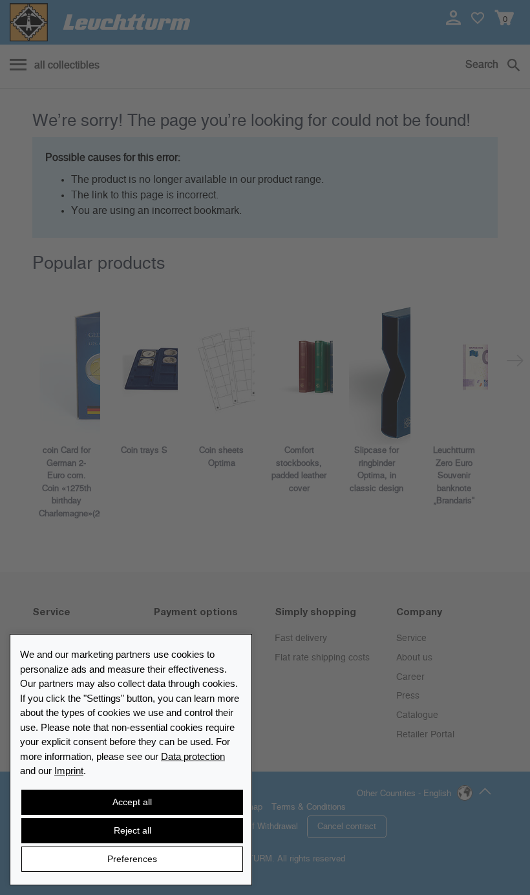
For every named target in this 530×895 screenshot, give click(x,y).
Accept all (132, 802)
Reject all (132, 830)
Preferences (132, 859)
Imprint (68, 770)
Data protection (193, 756)
